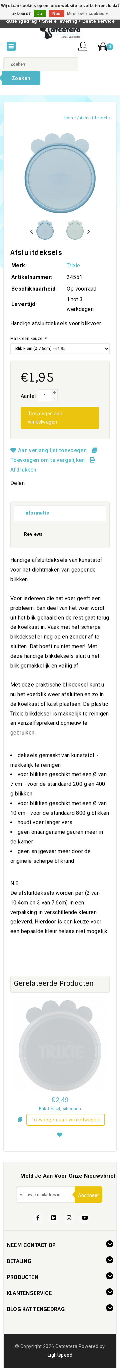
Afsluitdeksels (95, 117)
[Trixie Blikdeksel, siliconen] (60, 1045)
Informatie (36, 513)
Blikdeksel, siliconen (60, 1108)
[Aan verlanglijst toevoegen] (60, 1134)
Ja (39, 13)
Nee (56, 13)
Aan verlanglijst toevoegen (52, 450)
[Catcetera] (60, 32)
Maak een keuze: (28, 338)
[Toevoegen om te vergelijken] (20, 1119)
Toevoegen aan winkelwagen (45, 418)
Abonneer (88, 1195)
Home (70, 117)
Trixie (73, 265)
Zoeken (21, 78)
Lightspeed (60, 1355)
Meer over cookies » (87, 13)
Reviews (33, 534)
